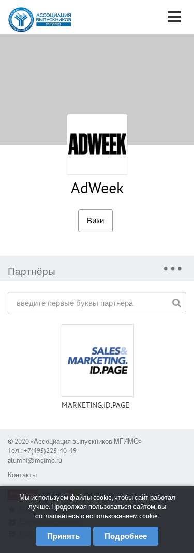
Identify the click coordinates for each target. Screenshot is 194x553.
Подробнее (126, 536)
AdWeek (97, 187)
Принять (63, 536)
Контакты (22, 475)
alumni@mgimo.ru (35, 460)
